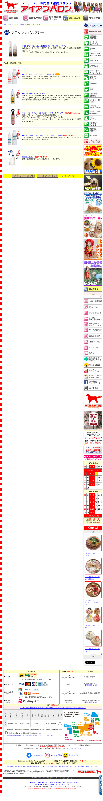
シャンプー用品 (19, 24)
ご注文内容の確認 (79, 766)
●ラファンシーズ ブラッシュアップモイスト (38, 74)
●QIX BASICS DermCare (45, 46)
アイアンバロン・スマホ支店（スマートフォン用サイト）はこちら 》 (53, 778)
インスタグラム (56, 755)
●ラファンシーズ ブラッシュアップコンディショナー (41, 135)
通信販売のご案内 (20, 766)
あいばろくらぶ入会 (52, 766)
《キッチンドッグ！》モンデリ (92, 551)
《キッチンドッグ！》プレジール (92, 646)
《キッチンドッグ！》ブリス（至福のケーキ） (92, 574)
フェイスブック (38, 755)
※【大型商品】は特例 (90, 685)
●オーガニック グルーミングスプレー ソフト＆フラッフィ (43, 113)
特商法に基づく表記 (92, 766)
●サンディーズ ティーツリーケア (34, 94)
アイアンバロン (8, 24)
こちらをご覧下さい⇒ (75, 748)
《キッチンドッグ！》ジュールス (92, 623)
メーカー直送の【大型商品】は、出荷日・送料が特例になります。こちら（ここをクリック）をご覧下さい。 (53, 707)
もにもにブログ (74, 755)
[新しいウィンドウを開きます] (53, 21)
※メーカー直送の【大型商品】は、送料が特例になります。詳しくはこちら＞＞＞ (29, 735)
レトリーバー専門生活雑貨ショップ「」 (53, 784)
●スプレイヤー (27, 157)
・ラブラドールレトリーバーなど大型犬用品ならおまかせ (53, 782)
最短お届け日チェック (65, 766)
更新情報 (11, 766)
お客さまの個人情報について (35, 766)
